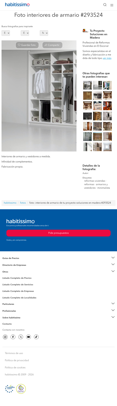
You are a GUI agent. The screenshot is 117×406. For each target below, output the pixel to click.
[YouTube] (28, 337)
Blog (4, 275)
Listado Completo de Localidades (19, 298)
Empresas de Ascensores (14, 269)
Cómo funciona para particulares (18, 308)
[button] (58, 258)
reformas (89, 184)
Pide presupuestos (58, 400)
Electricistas (8, 290)
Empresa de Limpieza (12, 272)
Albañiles (7, 293)
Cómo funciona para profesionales (19, 315)
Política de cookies (15, 368)
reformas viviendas (94, 181)
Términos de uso (14, 353)
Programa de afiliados (13, 327)
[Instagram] (5, 337)
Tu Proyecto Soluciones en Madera (98, 34)
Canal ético (7, 324)
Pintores (6, 287)
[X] (20, 337)
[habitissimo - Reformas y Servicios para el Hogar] (14, 5)
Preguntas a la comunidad (15, 279)
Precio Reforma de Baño (14, 262)
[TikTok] (36, 337)
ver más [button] (107, 58)
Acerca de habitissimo (13, 321)
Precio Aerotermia (11, 265)
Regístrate (7, 311)
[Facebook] (13, 337)
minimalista (103, 188)
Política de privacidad (17, 360)
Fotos (5, 282)
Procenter (7, 285)
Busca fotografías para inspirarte (17, 26)
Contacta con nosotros (13, 330)
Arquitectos (8, 296)
